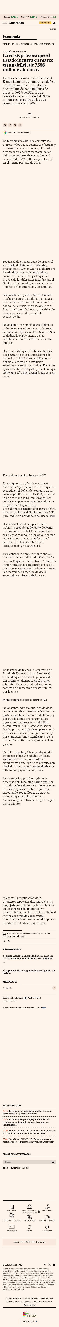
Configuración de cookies (43, 1298)
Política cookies (27, 1298)
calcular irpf (12, 1211)
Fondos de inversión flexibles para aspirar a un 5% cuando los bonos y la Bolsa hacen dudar (29, 1132)
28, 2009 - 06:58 (29, 118)
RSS (40, 1302)
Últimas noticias (47, 44)
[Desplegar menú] (5, 23)
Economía (11, 37)
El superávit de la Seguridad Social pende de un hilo (29, 972)
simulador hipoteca (29, 1211)
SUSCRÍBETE (45, 23)
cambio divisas (29, 1221)
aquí (44, 1007)
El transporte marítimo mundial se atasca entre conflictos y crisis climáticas (27, 1112)
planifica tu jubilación (11, 1221)
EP (4, 962)
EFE (29, 113)
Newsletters (47, 1302)
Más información (9, 1001)
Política (34, 44)
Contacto (8, 1298)
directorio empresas (47, 1221)
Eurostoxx (15, 1168)
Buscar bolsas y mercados (17, 1154)
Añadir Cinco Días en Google (18, 132)
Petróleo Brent (46, 17)
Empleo (15, 44)
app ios (29, 1231)
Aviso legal (17, 1298)
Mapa (36, 1302)
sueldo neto (47, 1211)
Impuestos (25, 44)
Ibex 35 (7, 17)
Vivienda (6, 44)
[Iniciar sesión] (54, 23)
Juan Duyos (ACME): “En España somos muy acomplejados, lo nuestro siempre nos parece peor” (28, 1140)
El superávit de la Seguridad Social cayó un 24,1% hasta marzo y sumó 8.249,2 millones (28, 957)
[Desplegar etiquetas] (54, 988)
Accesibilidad (28, 1302)
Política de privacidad (14, 1302)
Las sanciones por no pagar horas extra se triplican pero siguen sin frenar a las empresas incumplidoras (27, 1122)
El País (52, 29)
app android (47, 1231)
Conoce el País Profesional (29, 1242)
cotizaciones (12, 1231)
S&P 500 (25, 17)
